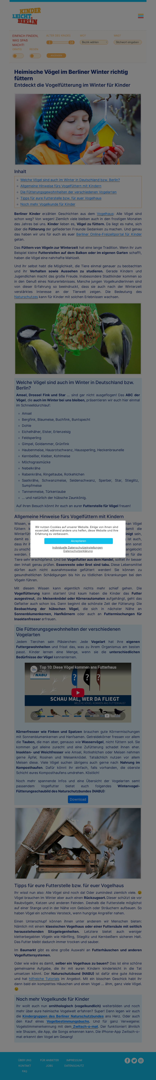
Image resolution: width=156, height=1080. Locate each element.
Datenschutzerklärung (78, 551)
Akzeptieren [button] (78, 540)
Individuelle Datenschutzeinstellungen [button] (77, 547)
